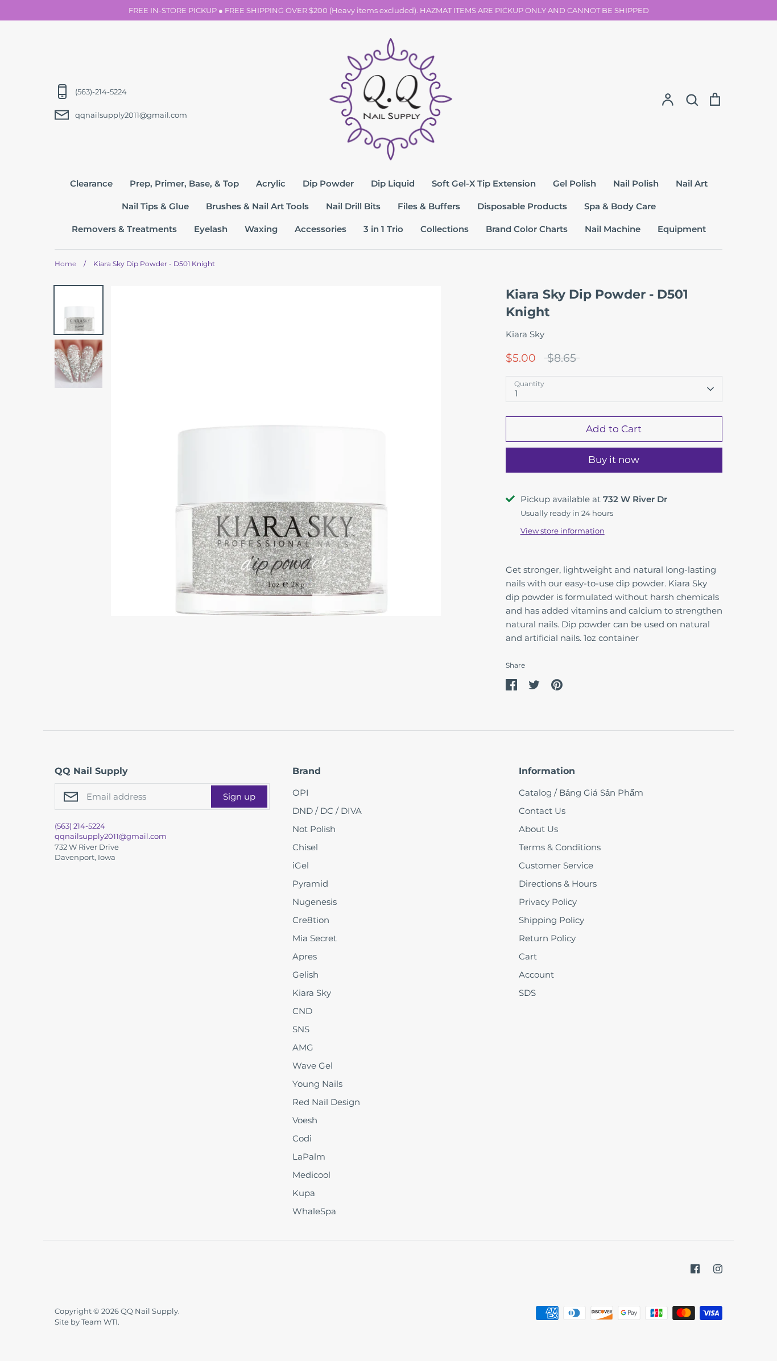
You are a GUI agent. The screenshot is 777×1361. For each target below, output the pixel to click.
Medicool (311, 1174)
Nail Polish (636, 183)
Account (536, 974)
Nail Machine (612, 229)
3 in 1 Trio (383, 229)
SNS (300, 1029)
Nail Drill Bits (353, 206)
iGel (300, 865)
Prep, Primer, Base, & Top (184, 183)
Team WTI (99, 1321)
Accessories (320, 229)
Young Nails (317, 1083)
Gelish (305, 974)
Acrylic (271, 183)
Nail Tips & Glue (155, 206)
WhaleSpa (314, 1211)
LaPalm (308, 1156)
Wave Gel (312, 1065)
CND (302, 1011)
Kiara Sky (525, 334)
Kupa (303, 1193)
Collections (444, 229)
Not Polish (314, 829)
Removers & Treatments (124, 229)
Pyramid (310, 883)
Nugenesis (314, 901)
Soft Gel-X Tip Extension (484, 183)
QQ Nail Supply (149, 1311)
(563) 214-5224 (80, 825)
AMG (302, 1047)
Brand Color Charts (527, 229)
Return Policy (547, 938)
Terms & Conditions (560, 847)
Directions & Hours (558, 883)
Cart (528, 956)
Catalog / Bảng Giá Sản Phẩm (581, 792)
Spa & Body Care (620, 206)
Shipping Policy (551, 920)
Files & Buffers (429, 206)
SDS (527, 992)
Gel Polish (574, 183)
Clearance (91, 183)
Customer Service (556, 865)
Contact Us (542, 810)
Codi (302, 1138)
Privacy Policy (548, 901)
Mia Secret (314, 938)
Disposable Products (522, 206)
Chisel (305, 847)
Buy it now (613, 459)
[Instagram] (717, 1268)
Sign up (239, 796)
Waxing (261, 229)
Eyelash (211, 229)
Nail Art (692, 183)
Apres (304, 956)
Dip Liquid (393, 183)
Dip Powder (328, 183)
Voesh (304, 1120)
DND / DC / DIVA (327, 810)
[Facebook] (695, 1268)
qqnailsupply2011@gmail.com (111, 836)
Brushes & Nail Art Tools (257, 206)
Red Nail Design (326, 1102)
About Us (538, 829)
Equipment (682, 229)
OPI (300, 792)
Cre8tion (310, 920)
